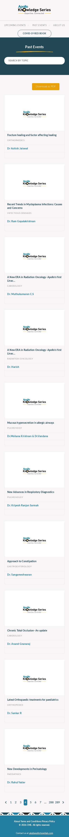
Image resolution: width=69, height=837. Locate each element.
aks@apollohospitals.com (41, 833)
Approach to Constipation (21, 561)
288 (51, 802)
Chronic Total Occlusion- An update (27, 630)
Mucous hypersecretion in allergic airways (30, 423)
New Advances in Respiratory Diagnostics (30, 492)
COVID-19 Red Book (34, 33)
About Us (59, 25)
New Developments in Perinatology (27, 769)
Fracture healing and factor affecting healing (31, 135)
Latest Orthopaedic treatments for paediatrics (32, 700)
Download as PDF (46, 86)
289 (57, 802)
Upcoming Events (15, 25)
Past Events (39, 25)
